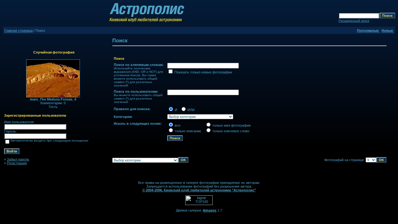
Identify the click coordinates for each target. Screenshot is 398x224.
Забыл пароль (18, 159)
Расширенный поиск (354, 20)
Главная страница (18, 30)
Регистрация (17, 163)
